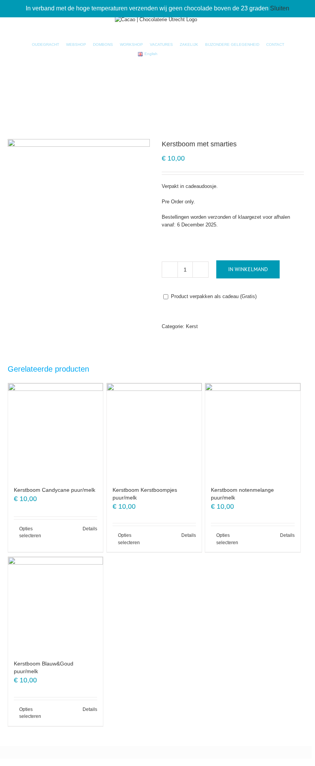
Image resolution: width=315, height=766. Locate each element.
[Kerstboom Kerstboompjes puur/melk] (154, 430)
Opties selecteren (30, 532)
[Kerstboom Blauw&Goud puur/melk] (55, 604)
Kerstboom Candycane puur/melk (54, 490)
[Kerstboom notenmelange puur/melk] (252, 430)
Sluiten (279, 8)
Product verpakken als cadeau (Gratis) (213, 296)
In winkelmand (248, 269)
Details (90, 528)
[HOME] (23, 44)
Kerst (192, 326)
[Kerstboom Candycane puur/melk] (55, 430)
